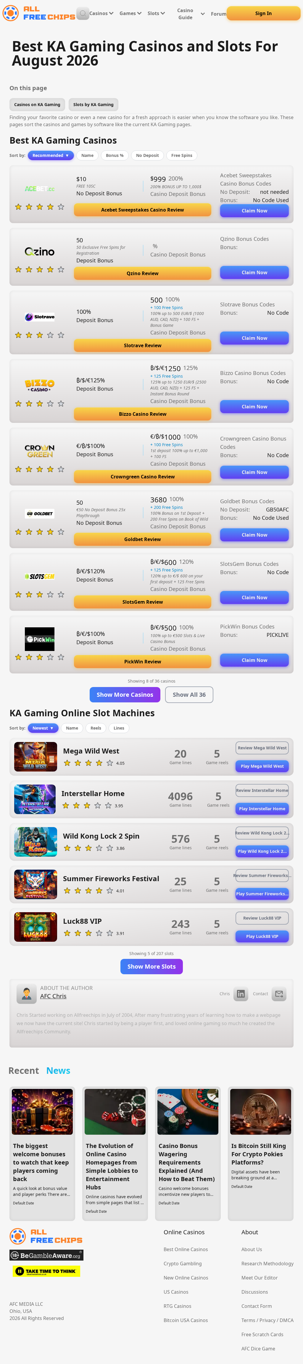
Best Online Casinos (186, 1249)
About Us (251, 1249)
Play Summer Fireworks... (262, 894)
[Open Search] (82, 13)
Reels (96, 728)
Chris (225, 993)
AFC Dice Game (258, 1348)
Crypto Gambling (183, 1263)
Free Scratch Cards (262, 1334)
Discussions (254, 1292)
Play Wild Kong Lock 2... (262, 851)
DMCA (287, 1320)
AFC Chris (53, 996)
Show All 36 (189, 695)
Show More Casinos (125, 695)
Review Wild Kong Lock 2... (262, 833)
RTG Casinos (177, 1306)
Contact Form (256, 1306)
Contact (260, 993)
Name (87, 155)
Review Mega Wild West (262, 748)
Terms (248, 1320)
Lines (119, 728)
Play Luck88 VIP (262, 936)
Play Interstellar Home (262, 808)
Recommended (51, 155)
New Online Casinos (186, 1277)
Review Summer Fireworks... (262, 875)
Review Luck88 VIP (262, 918)
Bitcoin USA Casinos (186, 1320)
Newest (43, 728)
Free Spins (181, 155)
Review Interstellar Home (262, 790)
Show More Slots (152, 966)
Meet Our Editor (259, 1277)
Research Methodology (267, 1263)
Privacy (267, 1320)
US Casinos (176, 1292)
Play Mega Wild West (262, 766)
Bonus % (115, 155)
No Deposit (147, 155)
